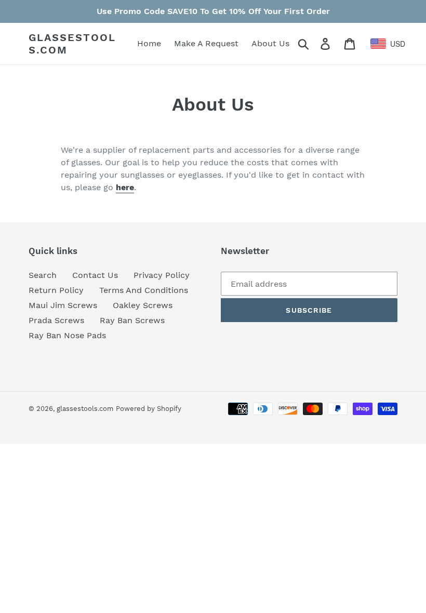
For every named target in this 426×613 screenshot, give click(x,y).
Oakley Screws (142, 305)
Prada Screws (56, 320)
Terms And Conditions (143, 290)
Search (43, 275)
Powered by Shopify (148, 408)
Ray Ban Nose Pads (67, 335)
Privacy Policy (162, 275)
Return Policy (56, 290)
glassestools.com (72, 43)
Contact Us (95, 275)
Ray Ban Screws (132, 320)
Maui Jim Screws (63, 305)
